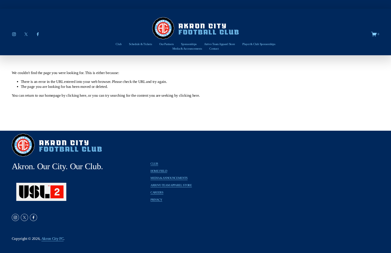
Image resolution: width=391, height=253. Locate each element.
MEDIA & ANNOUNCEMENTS (169, 178)
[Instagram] (14, 34)
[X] (26, 34)
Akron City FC (52, 238)
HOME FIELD (158, 171)
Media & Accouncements (187, 48)
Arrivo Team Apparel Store (219, 44)
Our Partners (166, 44)
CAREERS (156, 192)
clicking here (76, 95)
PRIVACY (156, 199)
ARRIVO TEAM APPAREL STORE (171, 185)
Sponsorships (189, 44)
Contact (214, 48)
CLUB (154, 163)
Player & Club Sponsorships (258, 44)
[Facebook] (38, 34)
